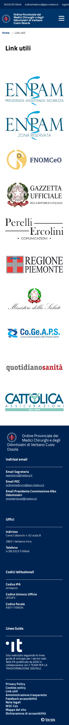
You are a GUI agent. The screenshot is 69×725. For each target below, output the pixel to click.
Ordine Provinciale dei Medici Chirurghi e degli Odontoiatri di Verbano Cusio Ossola (29, 18)
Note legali (13, 702)
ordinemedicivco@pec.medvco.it (25, 485)
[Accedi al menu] (61, 18)
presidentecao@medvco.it (21, 498)
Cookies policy (16, 687)
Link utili (12, 691)
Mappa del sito (16, 709)
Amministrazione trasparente (26, 694)
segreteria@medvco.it (19, 475)
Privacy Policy (15, 683)
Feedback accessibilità (21, 698)
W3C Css (12, 706)
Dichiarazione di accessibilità (26, 713)
